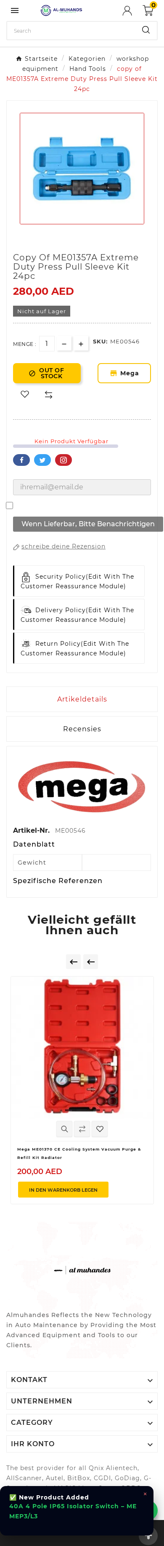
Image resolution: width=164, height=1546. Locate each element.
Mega (130, 373)
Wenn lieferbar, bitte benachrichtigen (88, 524)
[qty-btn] (81, 343)
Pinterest (63, 460)
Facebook (21, 460)
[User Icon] (132, 11)
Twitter (42, 460)
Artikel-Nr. (32, 830)
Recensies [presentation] (82, 729)
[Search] (146, 30)
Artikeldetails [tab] (82, 699)
